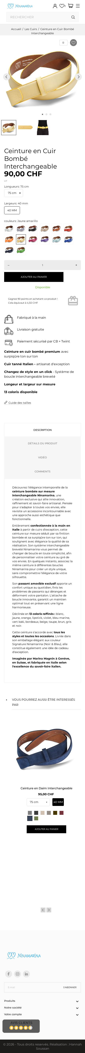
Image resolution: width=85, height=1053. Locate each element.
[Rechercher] (73, 17)
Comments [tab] (42, 471)
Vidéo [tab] (42, 457)
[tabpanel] (42, 76)
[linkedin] (26, 973)
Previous (43, 910)
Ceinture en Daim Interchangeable (46, 788)
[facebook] (9, 974)
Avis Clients (21, 1023)
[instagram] (17, 974)
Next (48, 910)
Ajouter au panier (34, 276)
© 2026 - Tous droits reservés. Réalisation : (36, 1044)
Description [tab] (42, 429)
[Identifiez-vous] (55, 6)
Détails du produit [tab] (42, 443)
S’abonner (69, 987)
